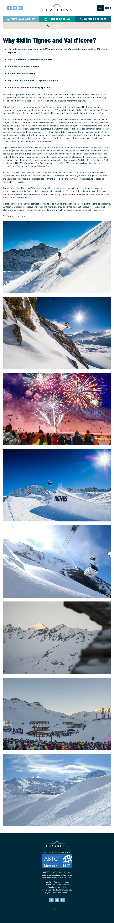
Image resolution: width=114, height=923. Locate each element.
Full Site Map (57, 909)
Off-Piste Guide (16, 181)
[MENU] (100, 8)
